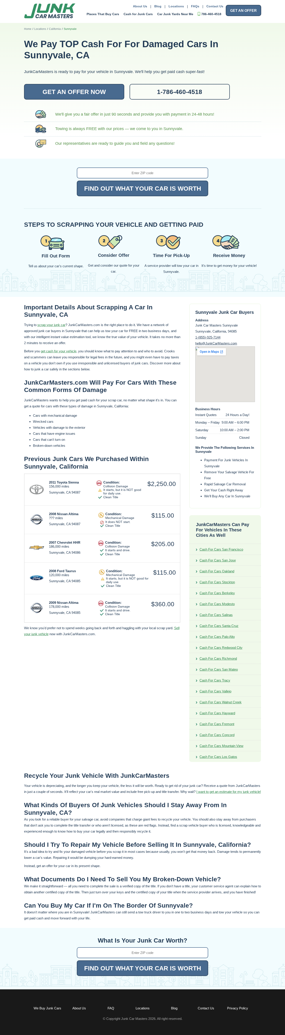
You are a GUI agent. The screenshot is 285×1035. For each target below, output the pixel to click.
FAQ (111, 1008)
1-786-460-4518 (179, 91)
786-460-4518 (211, 14)
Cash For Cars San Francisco (221, 549)
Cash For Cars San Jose (218, 560)
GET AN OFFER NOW (74, 91)
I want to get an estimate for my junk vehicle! (228, 792)
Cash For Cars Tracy (215, 680)
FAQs (195, 6)
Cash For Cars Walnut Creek (221, 702)
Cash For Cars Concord (217, 735)
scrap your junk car (51, 325)
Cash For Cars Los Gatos (218, 757)
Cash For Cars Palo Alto (217, 637)
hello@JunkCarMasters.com (216, 343)
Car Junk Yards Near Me (175, 14)
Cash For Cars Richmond (218, 658)
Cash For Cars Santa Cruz (219, 626)
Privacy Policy (237, 1008)
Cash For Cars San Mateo (219, 669)
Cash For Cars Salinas (216, 615)
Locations (176, 6)
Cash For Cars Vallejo (215, 691)
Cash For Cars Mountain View (221, 746)
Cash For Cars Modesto (217, 604)
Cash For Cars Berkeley (217, 593)
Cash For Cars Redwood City (221, 647)
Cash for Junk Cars (138, 14)
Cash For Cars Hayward (217, 713)
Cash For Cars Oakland (217, 571)
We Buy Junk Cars (47, 1008)
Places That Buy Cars (103, 14)
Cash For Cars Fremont (217, 724)
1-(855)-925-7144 (207, 337)
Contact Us (214, 6)
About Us (140, 6)
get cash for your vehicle (58, 351)
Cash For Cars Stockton (217, 582)
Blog (157, 6)
